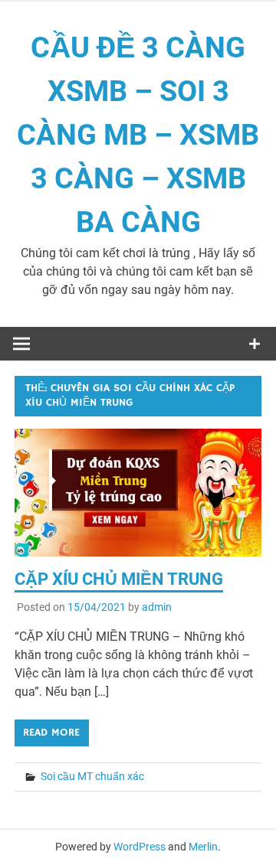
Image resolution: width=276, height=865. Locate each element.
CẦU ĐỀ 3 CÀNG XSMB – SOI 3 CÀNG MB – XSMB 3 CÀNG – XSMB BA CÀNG (138, 135)
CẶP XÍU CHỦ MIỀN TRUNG (119, 579)
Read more (51, 732)
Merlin (203, 847)
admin (157, 607)
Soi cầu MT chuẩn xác (92, 776)
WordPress (139, 847)
